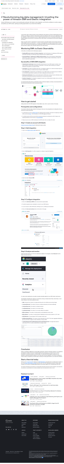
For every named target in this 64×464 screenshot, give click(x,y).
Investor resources (51, 422)
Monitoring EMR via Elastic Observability (7, 37)
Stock (49, 427)
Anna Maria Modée (39, 386)
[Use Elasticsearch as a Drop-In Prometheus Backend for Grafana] (42, 390)
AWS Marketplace (42, 361)
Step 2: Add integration (6, 45)
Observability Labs (24, 8)
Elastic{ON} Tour (51, 434)
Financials (50, 425)
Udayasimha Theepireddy (25, 29)
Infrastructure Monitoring (53, 29)
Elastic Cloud (35, 112)
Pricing (31, 3)
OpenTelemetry (41, 376)
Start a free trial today (4, 52)
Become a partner (36, 427)
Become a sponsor (51, 435)
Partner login (35, 424)
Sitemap (21, 451)
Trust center (35, 434)
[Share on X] (2, 59)
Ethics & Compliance (36, 438)
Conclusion (3, 50)
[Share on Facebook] (6, 59)
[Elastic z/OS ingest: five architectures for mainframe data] (42, 385)
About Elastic (24, 422)
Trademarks (7, 451)
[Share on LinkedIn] (4, 59)
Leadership (24, 424)
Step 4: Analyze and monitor (6, 48)
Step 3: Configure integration (7, 47)
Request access (36, 425)
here (30, 113)
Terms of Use (12, 451)
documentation (40, 117)
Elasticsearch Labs (6, 8)
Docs (34, 3)
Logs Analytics (44, 383)
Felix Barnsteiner (40, 392)
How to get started (4, 40)
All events (50, 437)
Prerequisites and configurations (7, 42)
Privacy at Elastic (36, 435)
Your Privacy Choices (38, 457)
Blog (61, 8)
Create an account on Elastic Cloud (27, 125)
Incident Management (34, 376)
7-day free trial (29, 361)
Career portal (24, 434)
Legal (34, 432)
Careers (23, 432)
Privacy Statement (17, 451)
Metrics (61, 29)
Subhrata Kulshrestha (34, 29)
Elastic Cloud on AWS (32, 130)
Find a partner (35, 422)
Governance (50, 424)
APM (37, 394)
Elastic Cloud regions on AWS (30, 363)
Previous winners (51, 432)
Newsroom (24, 427)
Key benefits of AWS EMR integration (8, 39)
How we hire (24, 435)
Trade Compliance (36, 437)
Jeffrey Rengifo (39, 381)
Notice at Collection (32, 457)
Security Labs (15, 8)
